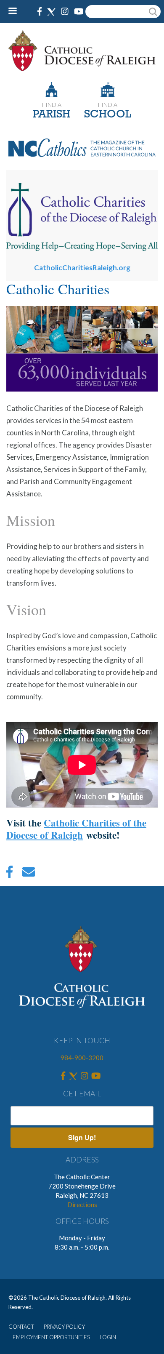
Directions (82, 1204)
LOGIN (108, 1337)
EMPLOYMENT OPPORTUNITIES (51, 1337)
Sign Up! (82, 1137)
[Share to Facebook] (9, 874)
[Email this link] (28, 874)
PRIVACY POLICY (64, 1326)
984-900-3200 (82, 1057)
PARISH (51, 114)
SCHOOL (107, 114)
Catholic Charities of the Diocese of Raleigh (76, 829)
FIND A (51, 104)
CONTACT (21, 1326)
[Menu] (15, 11)
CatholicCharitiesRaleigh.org (82, 267)
